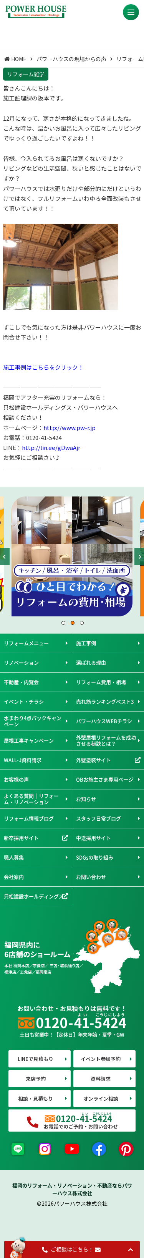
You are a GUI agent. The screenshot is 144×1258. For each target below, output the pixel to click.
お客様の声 (16, 779)
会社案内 (14, 876)
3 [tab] (81, 622)
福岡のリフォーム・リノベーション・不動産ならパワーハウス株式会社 (72, 1189)
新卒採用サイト (21, 837)
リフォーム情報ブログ (29, 818)
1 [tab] (63, 622)
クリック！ (69, 367)
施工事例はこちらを (29, 367)
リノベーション (21, 662)
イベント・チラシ (24, 701)
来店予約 (36, 1078)
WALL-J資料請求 (22, 759)
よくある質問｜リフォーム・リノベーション (31, 798)
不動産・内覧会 (21, 682)
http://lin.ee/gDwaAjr (51, 447)
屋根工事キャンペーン (29, 740)
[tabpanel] (72, 556)
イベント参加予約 (101, 1058)
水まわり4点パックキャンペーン (32, 721)
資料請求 (101, 1078)
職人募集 (14, 857)
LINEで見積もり (35, 1058)
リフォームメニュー (26, 643)
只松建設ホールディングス (34, 896)
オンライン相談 (100, 1098)
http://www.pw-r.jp (69, 428)
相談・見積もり (35, 1098)
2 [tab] (72, 622)
